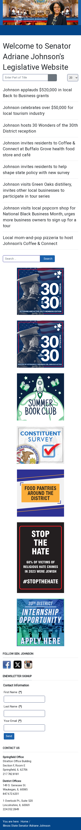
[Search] (50, 77)
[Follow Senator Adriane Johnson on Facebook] (7, 664)
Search (48, 258)
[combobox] (21, 258)
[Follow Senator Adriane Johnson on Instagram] (28, 664)
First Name (13, 692)
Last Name (13, 706)
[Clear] (54, 77)
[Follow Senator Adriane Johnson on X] (17, 664)
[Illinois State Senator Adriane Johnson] (40, 12)
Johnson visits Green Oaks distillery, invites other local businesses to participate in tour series (37, 190)
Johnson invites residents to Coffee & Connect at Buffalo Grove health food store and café (39, 148)
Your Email (12, 721)
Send (9, 736)
